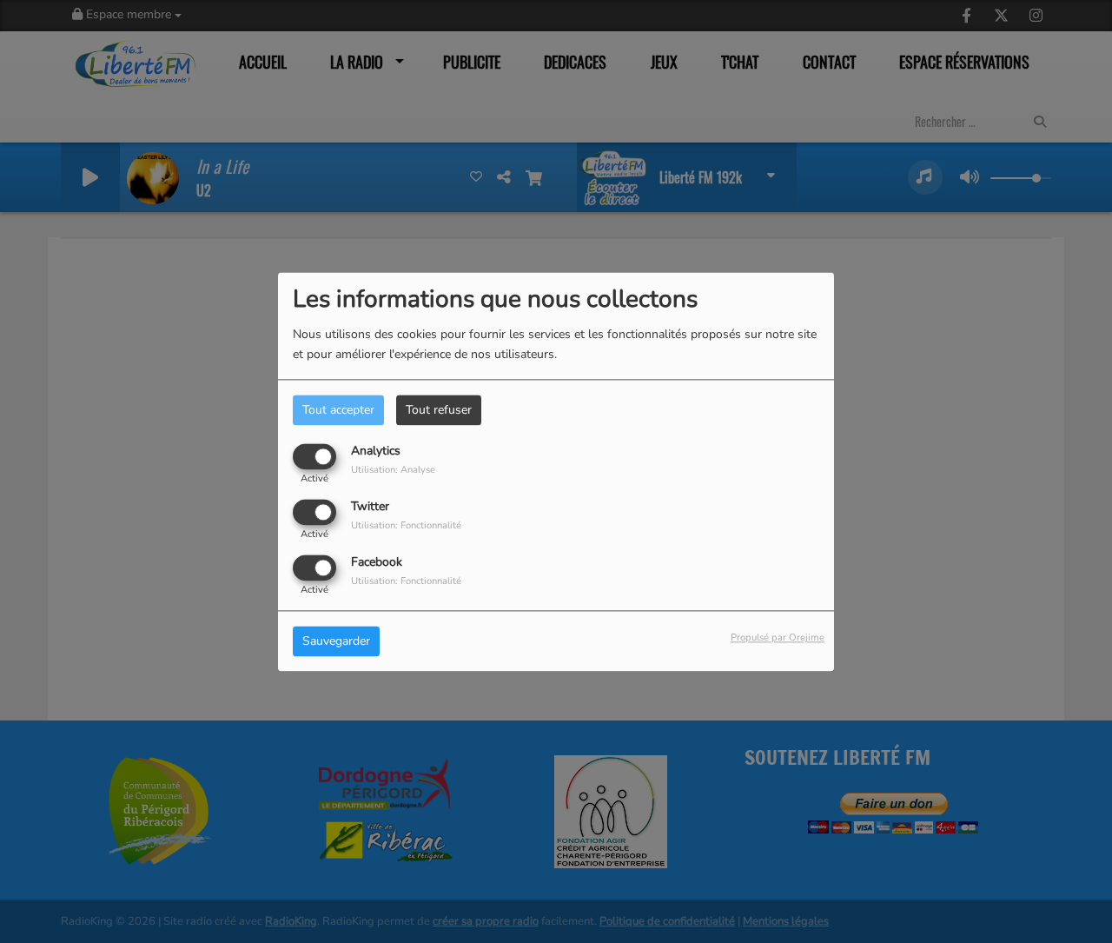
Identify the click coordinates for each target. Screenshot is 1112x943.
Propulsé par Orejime (777, 637)
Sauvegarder (336, 641)
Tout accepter (338, 410)
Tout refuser (439, 410)
